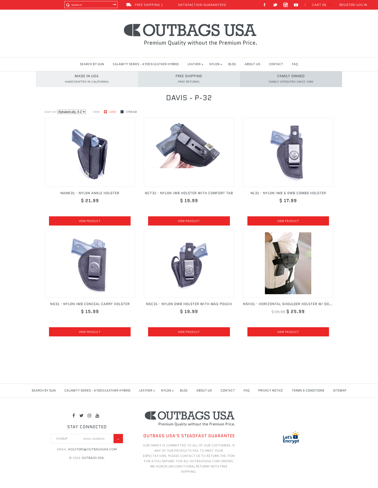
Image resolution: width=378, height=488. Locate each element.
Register (347, 5)
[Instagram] (89, 415)
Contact (276, 64)
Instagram (285, 5)
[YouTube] (97, 415)
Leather (194, 64)
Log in (362, 5)
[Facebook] (73, 415)
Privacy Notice (270, 390)
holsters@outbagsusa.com (92, 449)
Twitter (275, 5)
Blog (232, 64)
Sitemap (339, 390)
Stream (131, 112)
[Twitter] (81, 415)
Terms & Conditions (308, 390)
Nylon (215, 64)
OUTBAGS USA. (93, 458)
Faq (295, 64)
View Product (90, 221)
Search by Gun (92, 64)
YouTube (296, 5)
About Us (252, 64)
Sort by (50, 112)
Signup (62, 438)
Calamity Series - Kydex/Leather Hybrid (146, 64)
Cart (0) (319, 4)
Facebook (264, 5)
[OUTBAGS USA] (189, 24)
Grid (113, 112)
